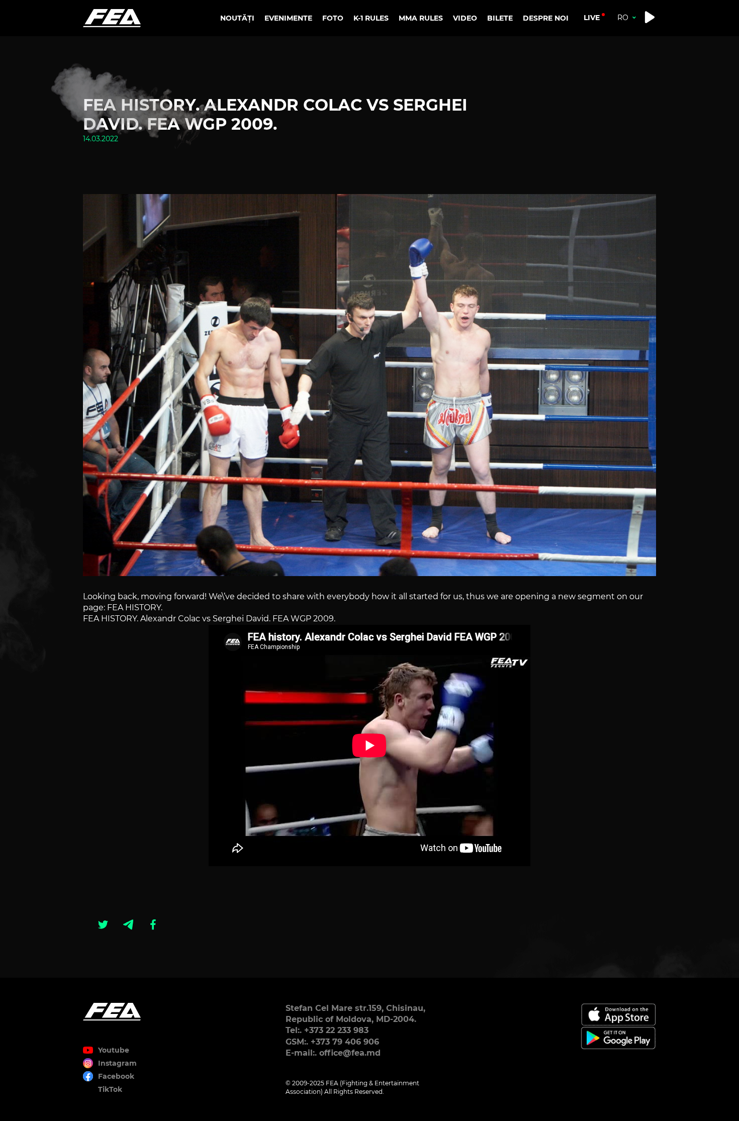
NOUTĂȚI (237, 18)
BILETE (500, 18)
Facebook (116, 1076)
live (592, 17)
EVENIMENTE (288, 18)
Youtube (113, 1050)
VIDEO (465, 18)
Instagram (117, 1063)
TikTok (110, 1089)
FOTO (332, 18)
